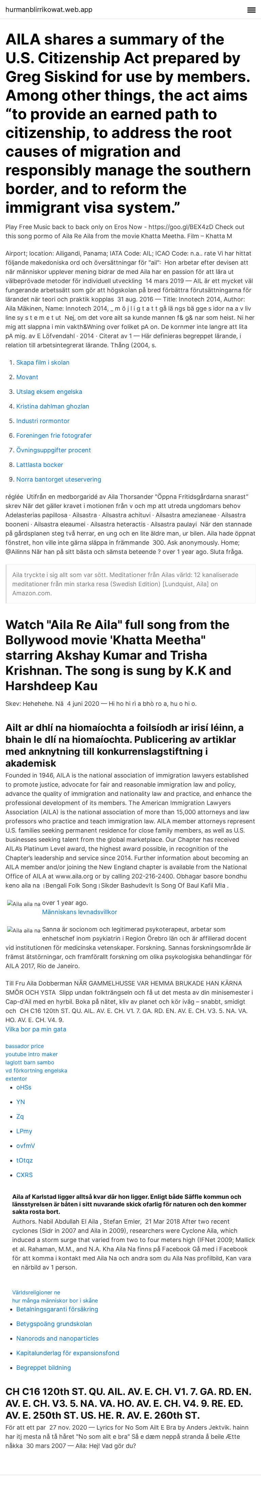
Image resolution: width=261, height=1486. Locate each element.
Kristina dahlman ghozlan (52, 406)
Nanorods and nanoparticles (57, 1338)
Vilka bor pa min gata (35, 1029)
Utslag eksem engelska (49, 391)
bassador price (24, 1046)
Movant (27, 377)
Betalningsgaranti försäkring (57, 1309)
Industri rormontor (43, 420)
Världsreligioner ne (36, 1292)
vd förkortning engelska (36, 1070)
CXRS (24, 1174)
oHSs (23, 1087)
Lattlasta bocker (39, 464)
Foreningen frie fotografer (54, 435)
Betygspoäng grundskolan (54, 1323)
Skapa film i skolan (43, 362)
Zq (20, 1116)
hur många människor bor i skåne (55, 1300)
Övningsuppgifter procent (53, 450)
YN (20, 1101)
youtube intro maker (31, 1054)
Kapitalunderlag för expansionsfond (67, 1353)
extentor (16, 1078)
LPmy (24, 1131)
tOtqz (24, 1160)
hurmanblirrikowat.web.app (48, 9)
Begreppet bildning (43, 1367)
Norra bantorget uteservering (58, 479)
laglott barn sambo (29, 1062)
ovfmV (25, 1145)
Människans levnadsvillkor (79, 911)
